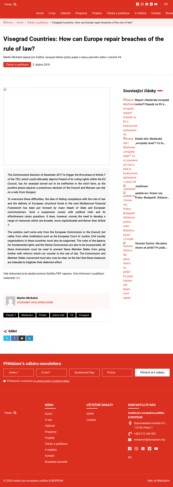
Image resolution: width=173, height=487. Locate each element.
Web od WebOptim (158, 480)
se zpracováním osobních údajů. (51, 381)
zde (18, 278)
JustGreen (141, 186)
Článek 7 (11, 315)
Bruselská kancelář (56, 461)
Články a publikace (118, 13)
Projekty (97, 13)
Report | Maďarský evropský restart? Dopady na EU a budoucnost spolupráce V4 (152, 102)
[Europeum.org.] (8, 22)
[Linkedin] (29, 338)
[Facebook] (14, 338)
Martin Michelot (27, 298)
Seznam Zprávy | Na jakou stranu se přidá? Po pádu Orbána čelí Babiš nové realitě (151, 246)
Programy (81, 13)
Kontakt (156, 13)
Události (65, 13)
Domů (40, 13)
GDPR (90, 413)
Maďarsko (27, 315)
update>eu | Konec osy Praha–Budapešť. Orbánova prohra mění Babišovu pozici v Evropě (152, 196)
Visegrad (84, 315)
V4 (71, 315)
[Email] (22, 338)
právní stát (58, 315)
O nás (52, 13)
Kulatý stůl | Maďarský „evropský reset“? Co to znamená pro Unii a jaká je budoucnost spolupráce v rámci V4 (151, 141)
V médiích (140, 13)
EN (166, 4)
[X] (6, 338)
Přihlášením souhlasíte (38, 381)
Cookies (91, 419)
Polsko (43, 315)
